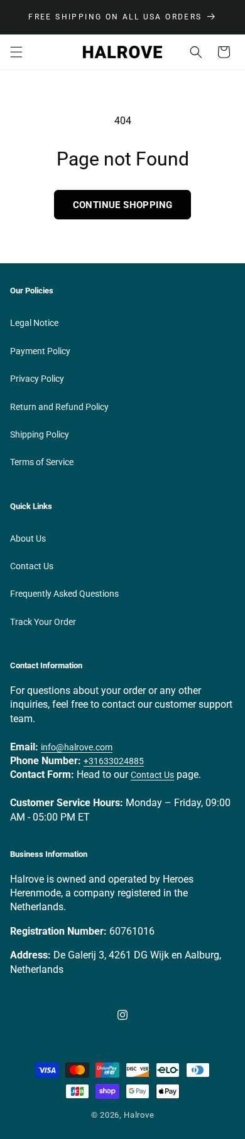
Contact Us (31, 566)
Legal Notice (34, 323)
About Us (28, 538)
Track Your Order (43, 622)
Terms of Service (42, 462)
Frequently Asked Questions (64, 594)
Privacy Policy (37, 379)
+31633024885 (114, 761)
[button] (16, 52)
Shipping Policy (39, 434)
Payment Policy (40, 351)
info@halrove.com (76, 747)
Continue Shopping (123, 205)
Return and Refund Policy (59, 407)
